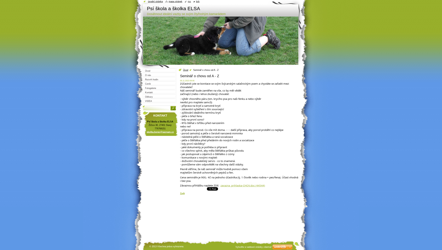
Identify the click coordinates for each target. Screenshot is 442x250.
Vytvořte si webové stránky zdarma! (254, 247)
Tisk (198, 1)
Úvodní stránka (155, 1)
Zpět (182, 193)
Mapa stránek (175, 1)
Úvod (185, 70)
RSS (189, 1)
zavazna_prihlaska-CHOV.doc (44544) (242, 185)
